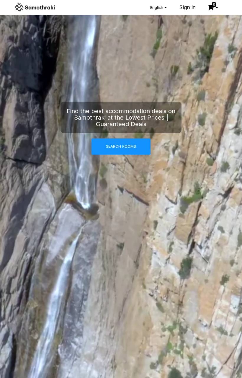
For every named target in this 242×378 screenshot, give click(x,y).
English (157, 7)
